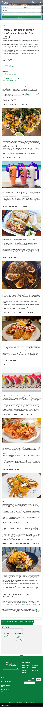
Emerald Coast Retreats (26, 604)
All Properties (35, 665)
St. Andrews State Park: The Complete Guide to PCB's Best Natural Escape (22, 649)
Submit (38, 679)
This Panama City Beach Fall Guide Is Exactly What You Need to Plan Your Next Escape (21, 636)
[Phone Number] (33, 2)
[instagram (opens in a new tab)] (5, 695)
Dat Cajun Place (8, 67)
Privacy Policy (25, 670)
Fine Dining (5, 71)
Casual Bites (5, 62)
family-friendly (27, 46)
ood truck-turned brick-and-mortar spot (13, 139)
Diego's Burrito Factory (9, 66)
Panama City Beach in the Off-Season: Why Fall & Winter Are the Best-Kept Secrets (22, 640)
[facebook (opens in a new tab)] (2, 695)
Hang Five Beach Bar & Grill (10, 77)
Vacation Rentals (25, 665)
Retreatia (38, 610)
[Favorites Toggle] (38, 2)
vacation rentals (5, 605)
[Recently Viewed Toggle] (36, 2)
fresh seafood (7, 48)
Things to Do (5, 637)
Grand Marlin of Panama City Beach (12, 78)
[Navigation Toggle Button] (41, 2)
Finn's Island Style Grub (9, 64)
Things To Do (25, 667)
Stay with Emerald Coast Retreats (10, 80)
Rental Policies (25, 668)
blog (38, 93)
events (30, 250)
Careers (24, 672)
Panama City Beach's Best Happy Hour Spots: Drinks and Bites (16, 623)
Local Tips (5, 635)
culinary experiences (8, 47)
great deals (33, 605)
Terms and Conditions (37, 668)
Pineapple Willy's (8, 65)
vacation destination (11, 51)
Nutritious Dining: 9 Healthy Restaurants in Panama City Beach (18, 621)
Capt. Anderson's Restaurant (10, 74)
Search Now (21, 17)
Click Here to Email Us (5, 691)
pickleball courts (31, 94)
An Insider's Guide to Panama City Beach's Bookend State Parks (21, 643)
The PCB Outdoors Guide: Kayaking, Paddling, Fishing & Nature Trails (21, 646)
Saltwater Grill (7, 75)
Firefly (6, 73)
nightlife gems (18, 94)
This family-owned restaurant (8, 292)
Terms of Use (35, 670)
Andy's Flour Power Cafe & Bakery (11, 69)
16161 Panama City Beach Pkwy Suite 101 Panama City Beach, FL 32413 (5, 685)
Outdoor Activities (6, 636)
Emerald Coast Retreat (8, 86)
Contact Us (34, 667)
